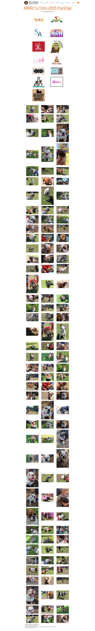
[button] (78, 2)
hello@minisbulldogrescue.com (30, 627)
